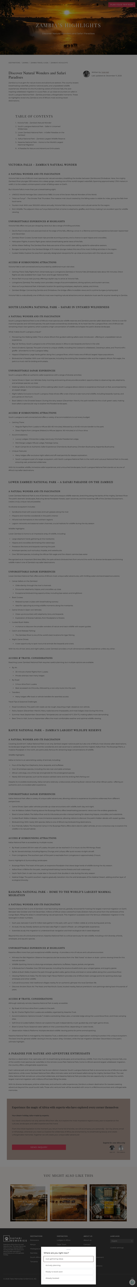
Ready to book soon (54, 1272)
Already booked (52, 1278)
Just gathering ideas (54, 1259)
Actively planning (53, 1265)
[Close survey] (68, 643)
